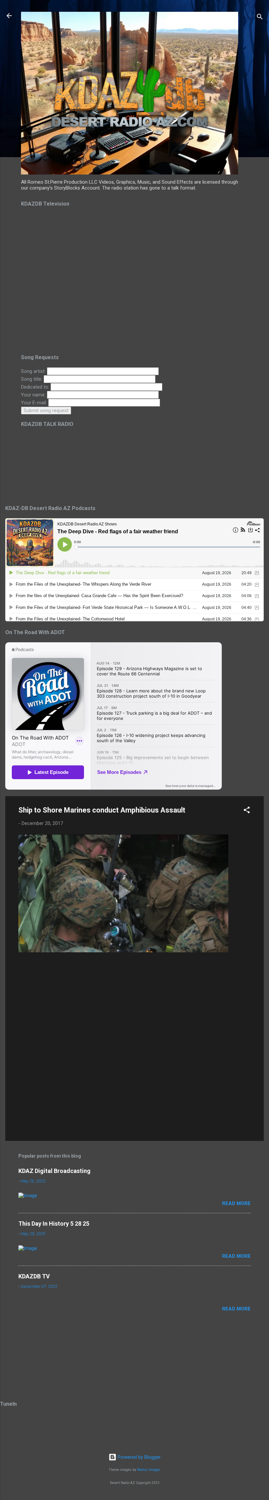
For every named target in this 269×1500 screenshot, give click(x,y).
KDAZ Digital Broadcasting (54, 1170)
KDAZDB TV (34, 1276)
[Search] (260, 18)
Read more (236, 1203)
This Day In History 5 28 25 (53, 1223)
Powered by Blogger (138, 1457)
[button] (247, 811)
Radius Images (148, 1470)
